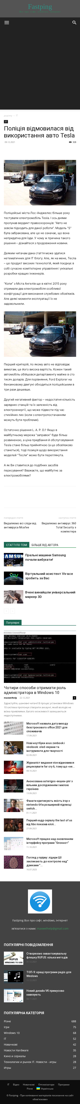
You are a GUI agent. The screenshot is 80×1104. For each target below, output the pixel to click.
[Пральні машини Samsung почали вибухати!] (13, 559)
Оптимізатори (46, 1084)
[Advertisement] (40, 70)
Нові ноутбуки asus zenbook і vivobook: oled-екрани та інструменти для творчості (45, 747)
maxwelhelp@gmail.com (53, 928)
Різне (30, 1088)
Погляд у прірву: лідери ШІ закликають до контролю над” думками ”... (47, 861)
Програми (64, 1084)
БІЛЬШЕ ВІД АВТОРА (45, 545)
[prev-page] (6, 611)
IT (17, 115)
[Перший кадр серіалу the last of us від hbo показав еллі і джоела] (13, 825)
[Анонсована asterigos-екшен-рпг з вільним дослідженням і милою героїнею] (13, 786)
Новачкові (29, 1084)
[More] (44, 151)
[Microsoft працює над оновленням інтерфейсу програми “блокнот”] (13, 843)
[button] (6, 22)
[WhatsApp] (34, 151)
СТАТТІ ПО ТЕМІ (16, 545)
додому (8, 115)
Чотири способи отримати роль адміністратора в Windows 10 (35, 690)
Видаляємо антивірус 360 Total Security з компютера (59, 527)
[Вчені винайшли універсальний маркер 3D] (13, 597)
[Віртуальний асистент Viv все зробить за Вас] (13, 578)
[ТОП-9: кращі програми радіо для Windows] (13, 977)
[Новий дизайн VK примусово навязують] (13, 995)
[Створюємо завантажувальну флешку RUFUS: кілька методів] (13, 958)
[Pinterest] (26, 151)
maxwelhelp (10, 697)
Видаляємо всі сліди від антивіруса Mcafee (20, 525)
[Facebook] (8, 151)
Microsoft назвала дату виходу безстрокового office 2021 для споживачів (47, 727)
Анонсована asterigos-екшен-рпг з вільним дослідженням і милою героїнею (49, 785)
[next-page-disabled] (12, 611)
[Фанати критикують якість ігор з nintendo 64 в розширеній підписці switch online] (13, 805)
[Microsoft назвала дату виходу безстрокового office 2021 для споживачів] (13, 728)
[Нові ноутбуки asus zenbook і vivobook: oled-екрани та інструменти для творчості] (13, 748)
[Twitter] (17, 151)
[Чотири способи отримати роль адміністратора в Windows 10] (40, 657)
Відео (16, 1084)
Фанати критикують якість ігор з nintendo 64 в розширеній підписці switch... (48, 804)
